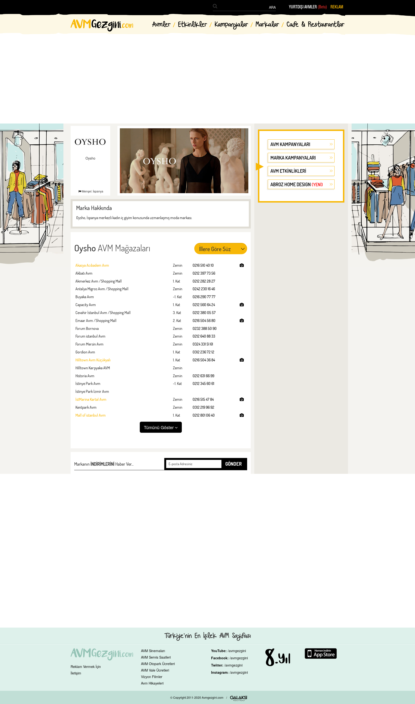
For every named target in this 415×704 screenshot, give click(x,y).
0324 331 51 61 (203, 344)
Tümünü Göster (159, 427)
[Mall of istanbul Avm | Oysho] (242, 415)
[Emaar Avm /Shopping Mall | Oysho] (242, 320)
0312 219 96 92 (203, 407)
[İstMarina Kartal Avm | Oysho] (242, 399)
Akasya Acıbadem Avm (92, 265)
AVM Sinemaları (153, 650)
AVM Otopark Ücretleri (158, 663)
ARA (272, 7)
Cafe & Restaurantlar (315, 25)
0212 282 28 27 (204, 281)
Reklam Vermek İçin (86, 666)
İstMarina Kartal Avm (90, 399)
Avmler (161, 25)
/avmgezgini (237, 650)
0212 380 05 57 (204, 312)
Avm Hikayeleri (152, 683)
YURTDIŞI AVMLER (308, 7)
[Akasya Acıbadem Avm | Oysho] (242, 265)
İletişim (76, 673)
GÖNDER (233, 464)
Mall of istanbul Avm (90, 415)
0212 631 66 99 (203, 375)
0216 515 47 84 (203, 399)
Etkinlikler (192, 25)
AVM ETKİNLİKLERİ (288, 171)
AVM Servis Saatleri (156, 657)
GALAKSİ (238, 698)
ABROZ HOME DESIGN (296, 184)
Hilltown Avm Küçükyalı (92, 360)
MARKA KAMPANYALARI (293, 157)
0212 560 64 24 (204, 304)
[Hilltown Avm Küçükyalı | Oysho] (242, 360)
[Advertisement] (207, 74)
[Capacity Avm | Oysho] (242, 304)
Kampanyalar (231, 25)
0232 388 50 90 (205, 328)
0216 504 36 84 (204, 360)
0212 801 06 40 (204, 415)
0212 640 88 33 (204, 336)
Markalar (267, 25)
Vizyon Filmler (151, 676)
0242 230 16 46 (204, 288)
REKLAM (336, 7)
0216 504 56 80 (204, 320)
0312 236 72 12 (203, 352)
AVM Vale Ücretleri (155, 670)
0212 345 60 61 (203, 383)
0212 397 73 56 (204, 273)
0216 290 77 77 (204, 296)
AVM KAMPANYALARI (290, 144)
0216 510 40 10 (203, 265)
